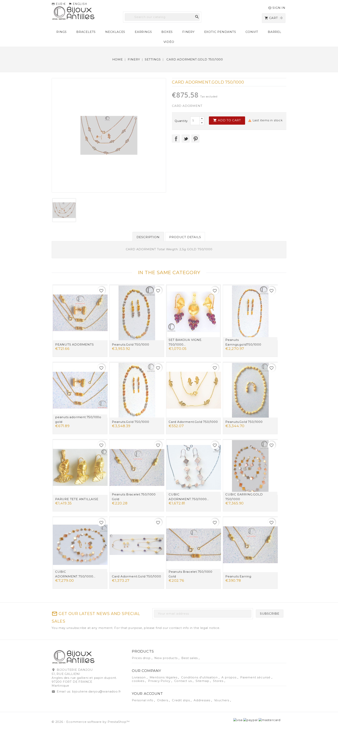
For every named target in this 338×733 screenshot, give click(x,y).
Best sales (190, 658)
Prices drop (142, 658)
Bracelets (86, 32)
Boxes (167, 32)
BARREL (274, 32)
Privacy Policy (159, 681)
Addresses (202, 700)
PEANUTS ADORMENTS (74, 344)
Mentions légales (164, 677)
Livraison (139, 677)
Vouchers (222, 700)
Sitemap (203, 681)
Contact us (183, 681)
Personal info (143, 700)
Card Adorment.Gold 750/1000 (193, 422)
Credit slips (181, 700)
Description (148, 237)
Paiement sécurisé (255, 677)
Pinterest (195, 138)
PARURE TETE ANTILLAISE (76, 499)
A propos (229, 677)
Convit (251, 32)
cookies (138, 681)
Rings (61, 32)
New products (166, 658)
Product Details (185, 237)
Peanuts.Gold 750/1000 (130, 344)
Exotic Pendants (220, 32)
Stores (218, 681)
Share (176, 138)
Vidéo (169, 42)
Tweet (185, 138)
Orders (163, 700)
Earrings (143, 32)
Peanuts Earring (238, 576)
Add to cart (227, 120)
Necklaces (115, 32)
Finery (188, 32)
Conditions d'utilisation (200, 677)
